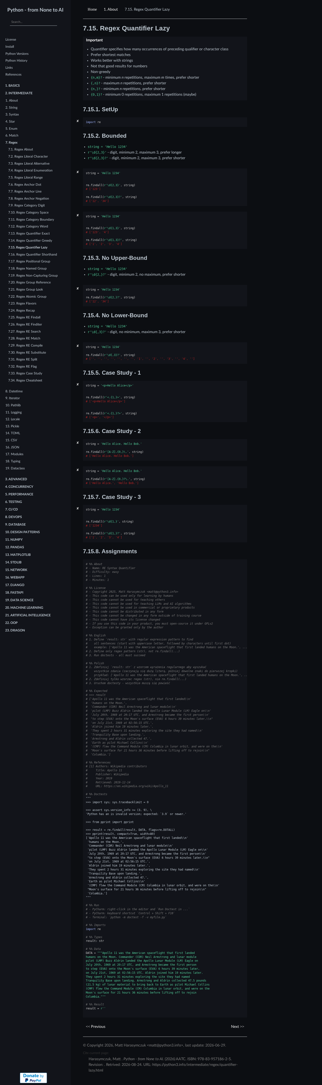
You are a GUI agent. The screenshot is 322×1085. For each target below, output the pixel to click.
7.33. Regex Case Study (25, 373)
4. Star (10, 121)
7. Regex (11, 142)
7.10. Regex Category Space (28, 212)
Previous (97, 1027)
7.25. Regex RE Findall (24, 317)
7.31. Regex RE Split (22, 359)
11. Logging (13, 412)
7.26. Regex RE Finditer (25, 324)
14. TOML (12, 433)
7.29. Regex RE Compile (25, 345)
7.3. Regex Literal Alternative (29, 163)
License (10, 39)
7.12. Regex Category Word (28, 226)
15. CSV (11, 440)
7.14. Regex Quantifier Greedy (30, 240)
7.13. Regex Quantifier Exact (29, 233)
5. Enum (11, 128)
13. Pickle (12, 426)
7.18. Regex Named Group (27, 268)
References (13, 74)
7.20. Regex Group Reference (29, 282)
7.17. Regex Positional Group (29, 261)
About (111, 9)
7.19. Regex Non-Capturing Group (33, 275)
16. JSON (12, 447)
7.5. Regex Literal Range (25, 177)
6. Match (11, 135)
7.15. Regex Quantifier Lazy (27, 247)
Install (9, 46)
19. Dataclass (15, 468)
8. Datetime (14, 391)
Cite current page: (96, 1053)
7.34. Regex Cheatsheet (25, 380)
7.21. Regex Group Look (25, 289)
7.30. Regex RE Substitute (27, 352)
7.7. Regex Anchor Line (24, 191)
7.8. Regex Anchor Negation (28, 198)
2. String (11, 107)
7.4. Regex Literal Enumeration (30, 170)
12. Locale (12, 419)
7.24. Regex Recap (21, 310)
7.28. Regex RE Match (24, 338)
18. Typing (12, 461)
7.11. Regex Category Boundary (31, 219)
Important (94, 40)
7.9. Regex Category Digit (26, 205)
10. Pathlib (13, 405)
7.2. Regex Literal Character (28, 156)
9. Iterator (12, 398)
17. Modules (14, 454)
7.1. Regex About (20, 149)
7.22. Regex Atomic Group (27, 296)
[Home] (93, 9)
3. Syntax (12, 114)
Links (9, 67)
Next (235, 1027)
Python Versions (17, 54)
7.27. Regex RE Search (24, 331)
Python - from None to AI (35, 10)
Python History (16, 60)
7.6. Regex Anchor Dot (24, 184)
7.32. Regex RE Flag (22, 366)
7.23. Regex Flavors (22, 303)
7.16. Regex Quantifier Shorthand (32, 254)
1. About (11, 100)
